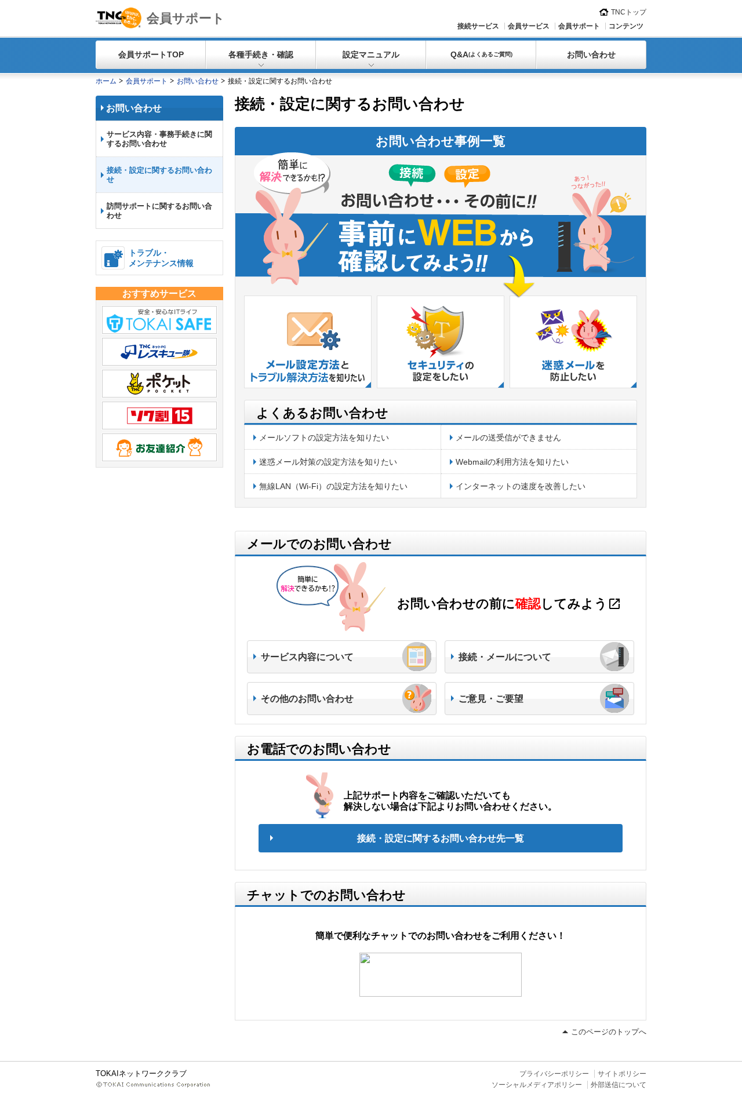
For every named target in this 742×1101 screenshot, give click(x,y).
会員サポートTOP (151, 54)
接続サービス (478, 26)
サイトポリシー (622, 1074)
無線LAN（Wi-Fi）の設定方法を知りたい (333, 486)
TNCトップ (628, 12)
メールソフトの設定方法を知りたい (324, 437)
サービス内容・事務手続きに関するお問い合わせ (159, 139)
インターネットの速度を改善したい (520, 486)
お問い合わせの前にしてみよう (509, 604)
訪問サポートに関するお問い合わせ (159, 211)
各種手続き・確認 (260, 54)
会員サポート (186, 18)
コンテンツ (626, 26)
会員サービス (529, 26)
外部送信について (618, 1085)
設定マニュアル (371, 54)
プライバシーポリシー (554, 1074)
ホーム (106, 81)
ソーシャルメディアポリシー (537, 1085)
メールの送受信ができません (508, 437)
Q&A (481, 54)
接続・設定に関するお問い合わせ (159, 175)
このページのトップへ (608, 1031)
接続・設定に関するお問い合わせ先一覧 (440, 838)
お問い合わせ (591, 54)
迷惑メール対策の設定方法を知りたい (328, 461)
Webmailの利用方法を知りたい (512, 461)
